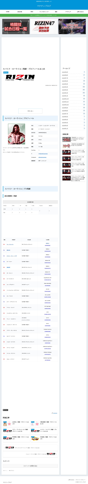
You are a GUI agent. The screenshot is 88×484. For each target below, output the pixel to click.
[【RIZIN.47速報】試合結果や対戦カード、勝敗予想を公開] (44, 26)
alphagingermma (42, 157)
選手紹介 (6, 409)
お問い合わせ (71, 479)
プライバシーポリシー (80, 479)
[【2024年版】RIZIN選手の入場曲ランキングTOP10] (72, 26)
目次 (29, 111)
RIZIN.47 (47, 243)
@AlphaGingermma (43, 153)
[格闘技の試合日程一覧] (15, 26)
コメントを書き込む (30, 466)
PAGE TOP (84, 468)
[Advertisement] (30, 53)
